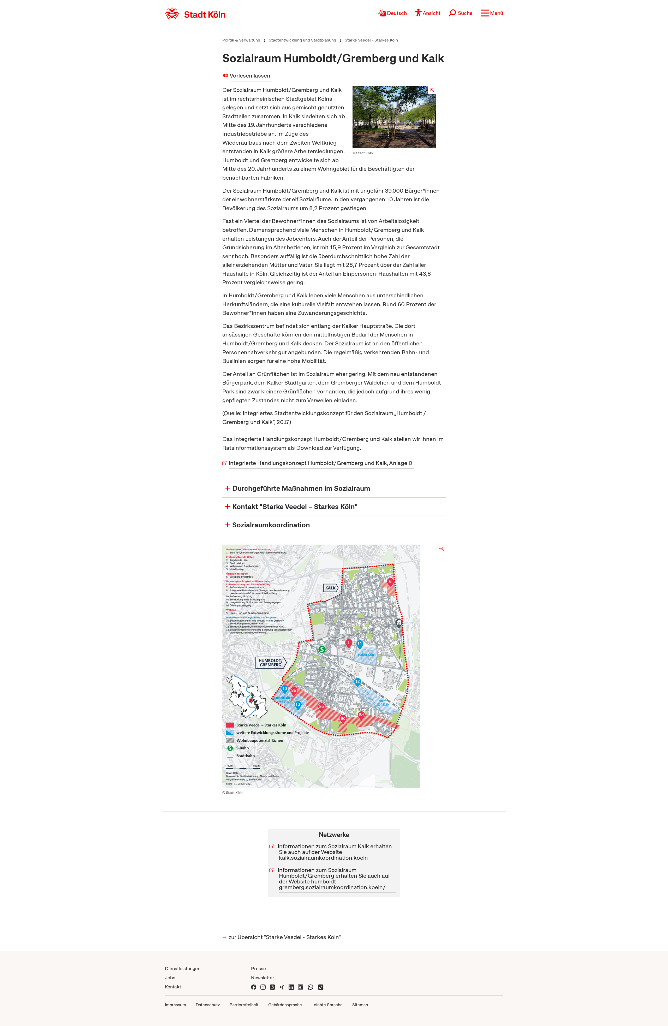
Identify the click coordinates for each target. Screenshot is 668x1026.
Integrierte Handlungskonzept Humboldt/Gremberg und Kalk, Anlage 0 (320, 463)
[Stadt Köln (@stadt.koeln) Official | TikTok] (321, 986)
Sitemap (360, 1004)
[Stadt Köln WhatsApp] (310, 986)
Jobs (170, 978)
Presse (258, 968)
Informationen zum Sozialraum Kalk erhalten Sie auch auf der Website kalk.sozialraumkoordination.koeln (335, 852)
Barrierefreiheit (244, 1004)
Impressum (175, 1004)
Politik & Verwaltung (241, 40)
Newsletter (262, 978)
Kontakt (173, 987)
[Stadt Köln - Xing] (281, 986)
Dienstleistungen (182, 968)
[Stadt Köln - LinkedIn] (291, 986)
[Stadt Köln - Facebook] (253, 986)
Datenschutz (208, 1004)
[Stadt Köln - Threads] (272, 986)
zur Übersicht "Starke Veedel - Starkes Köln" (285, 937)
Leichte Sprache (327, 1004)
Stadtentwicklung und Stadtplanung (302, 40)
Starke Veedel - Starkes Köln (371, 40)
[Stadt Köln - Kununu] (300, 986)
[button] (492, 13)
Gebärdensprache (285, 1004)
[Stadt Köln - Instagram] (263, 986)
